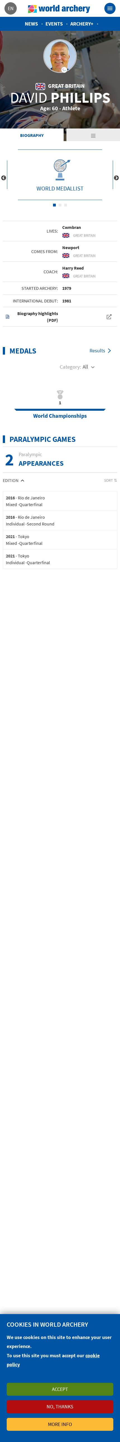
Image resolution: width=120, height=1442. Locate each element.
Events (54, 23)
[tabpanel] (60, 175)
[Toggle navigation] (110, 8)
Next (116, 178)
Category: (70, 366)
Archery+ (81, 23)
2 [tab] (60, 205)
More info (60, 1424)
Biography (32, 135)
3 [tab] (65, 205)
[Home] (59, 8)
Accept (60, 1389)
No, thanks (60, 1406)
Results (97, 350)
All (85, 366)
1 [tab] (54, 205)
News (31, 23)
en (11, 8)
